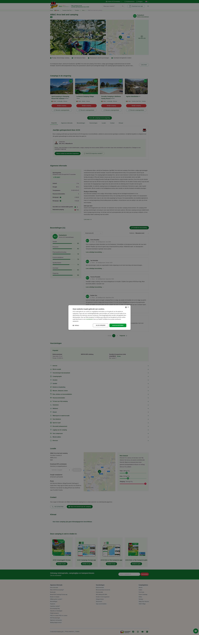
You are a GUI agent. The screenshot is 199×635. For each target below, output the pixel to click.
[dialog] (99, 317)
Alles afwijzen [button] (100, 325)
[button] (76, 325)
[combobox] (126, 307)
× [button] (128, 307)
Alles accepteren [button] (117, 325)
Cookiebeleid (89, 319)
